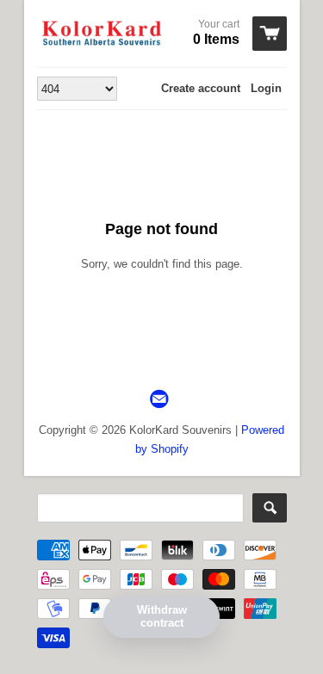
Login (266, 88)
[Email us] (161, 400)
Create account (200, 88)
